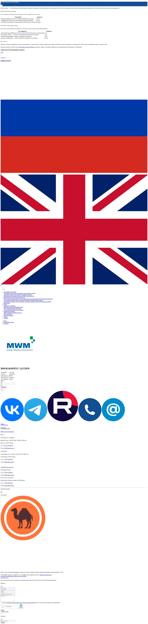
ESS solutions (7, 301)
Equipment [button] (6, 311)
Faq (33, 296)
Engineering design (37, 299)
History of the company (26, 293)
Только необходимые (13, 49)
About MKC (7, 293)
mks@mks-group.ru (9, 448)
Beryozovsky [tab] (10, 467)
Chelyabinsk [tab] (4, 467)
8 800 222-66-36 (6, 61)
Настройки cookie (4, 577)
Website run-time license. (45, 575)
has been (16, 572)
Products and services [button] (9, 297)
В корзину (3, 387)
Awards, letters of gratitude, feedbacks (22, 294)
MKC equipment (8, 314)
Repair (5, 304)
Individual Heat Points (47, 299)
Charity (33, 293)
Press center (29, 296)
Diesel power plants (22, 299)
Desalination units (18, 307)
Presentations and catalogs (10, 296)
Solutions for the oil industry (18, 301)
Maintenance (7, 303)
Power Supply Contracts (18, 300)
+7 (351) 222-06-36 (8, 445)
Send (2, 610)
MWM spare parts (17, 312)
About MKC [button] (7, 292)
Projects (6, 317)
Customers (6, 294)
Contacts (6, 318)
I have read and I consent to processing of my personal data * (31, 602)
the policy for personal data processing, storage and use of (22, 602)
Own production (8, 300)
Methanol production (9, 307)
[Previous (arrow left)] (1, 390)
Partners (11, 294)
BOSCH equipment (8, 315)
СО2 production (8, 310)
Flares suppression (16, 308)
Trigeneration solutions (45, 301)
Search (2, 622)
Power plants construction (10, 299)
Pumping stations (38, 300)
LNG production (8, 308)
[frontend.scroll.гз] (1, 613)
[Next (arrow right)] (2, 390)
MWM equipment (8, 312)
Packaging (29, 299)
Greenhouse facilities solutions (32, 301)
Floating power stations (17, 310)
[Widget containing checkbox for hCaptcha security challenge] (12, 606)
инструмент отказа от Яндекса (27, 47)
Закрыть (22, 49)
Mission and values (15, 293)
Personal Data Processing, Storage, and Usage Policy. (14, 576)
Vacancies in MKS (21, 296)
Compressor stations (29, 300)
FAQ (2, 52)
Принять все (4, 49)
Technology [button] (7, 305)
